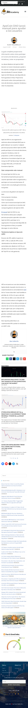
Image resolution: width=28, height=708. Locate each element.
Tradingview (16, 135)
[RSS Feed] (17, 463)
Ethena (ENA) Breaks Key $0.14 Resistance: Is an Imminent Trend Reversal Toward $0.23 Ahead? (13, 414)
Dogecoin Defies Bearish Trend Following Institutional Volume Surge (13, 446)
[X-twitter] (12, 694)
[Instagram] (19, 3)
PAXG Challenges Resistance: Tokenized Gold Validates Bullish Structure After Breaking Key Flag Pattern (12, 536)
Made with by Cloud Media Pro (14, 704)
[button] (25, 11)
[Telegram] (13, 463)
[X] (10, 463)
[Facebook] (2, 463)
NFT (25, 290)
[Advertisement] (14, 268)
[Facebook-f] (10, 694)
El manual (4, 212)
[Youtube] (22, 3)
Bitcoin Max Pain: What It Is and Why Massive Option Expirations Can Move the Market (13, 381)
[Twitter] (14, 352)
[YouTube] (6, 463)
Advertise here (14, 108)
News (24, 47)
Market (20, 47)
